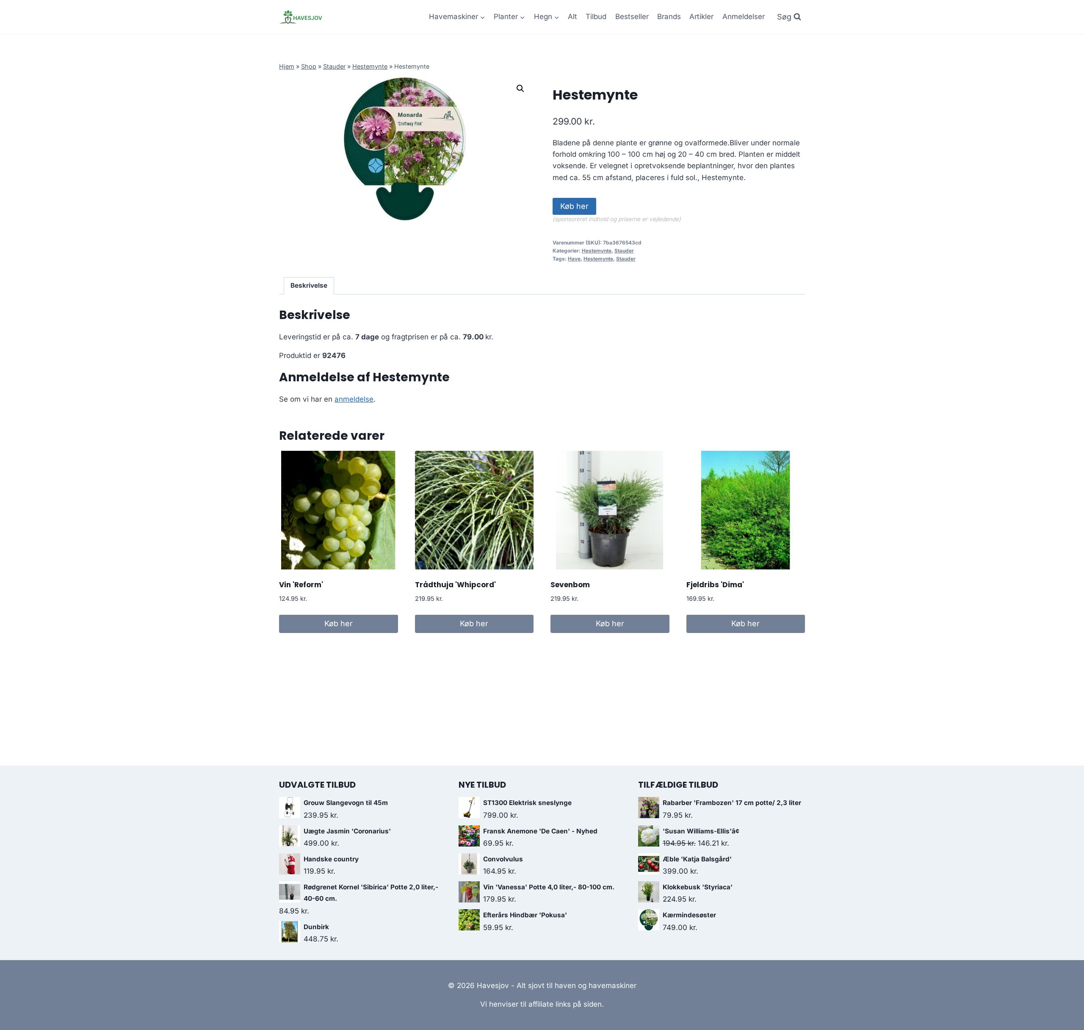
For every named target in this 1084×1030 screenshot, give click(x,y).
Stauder (334, 66)
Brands (669, 16)
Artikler (701, 16)
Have (574, 258)
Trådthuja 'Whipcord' (455, 585)
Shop (308, 66)
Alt (572, 16)
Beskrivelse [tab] (308, 285)
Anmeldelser (743, 16)
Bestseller (632, 16)
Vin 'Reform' (301, 585)
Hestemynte (369, 66)
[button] (520, 88)
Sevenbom (570, 585)
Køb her (574, 206)
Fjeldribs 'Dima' (715, 585)
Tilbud (596, 16)
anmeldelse (354, 399)
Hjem (286, 66)
